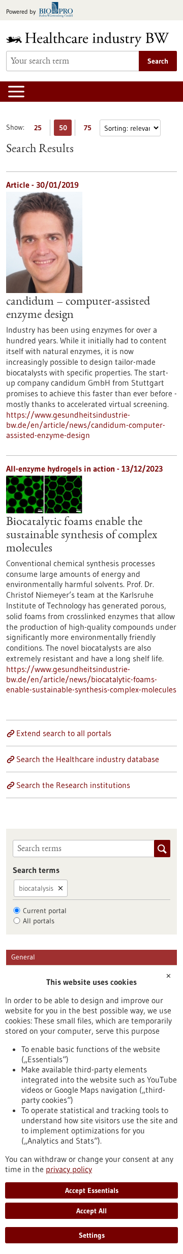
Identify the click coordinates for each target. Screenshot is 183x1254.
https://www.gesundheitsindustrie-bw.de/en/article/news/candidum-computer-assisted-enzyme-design (85, 425)
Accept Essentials (91, 1190)
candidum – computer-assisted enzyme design (78, 309)
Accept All (91, 1210)
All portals (38, 920)
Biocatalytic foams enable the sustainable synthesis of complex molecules (81, 535)
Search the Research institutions (73, 785)
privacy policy (69, 1169)
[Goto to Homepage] (91, 39)
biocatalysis (36, 888)
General (23, 956)
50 (65, 129)
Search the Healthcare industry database (87, 759)
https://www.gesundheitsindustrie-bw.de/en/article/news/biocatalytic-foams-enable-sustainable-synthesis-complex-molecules (91, 679)
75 (90, 129)
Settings (92, 1235)
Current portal (45, 910)
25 (40, 129)
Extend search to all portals (63, 733)
